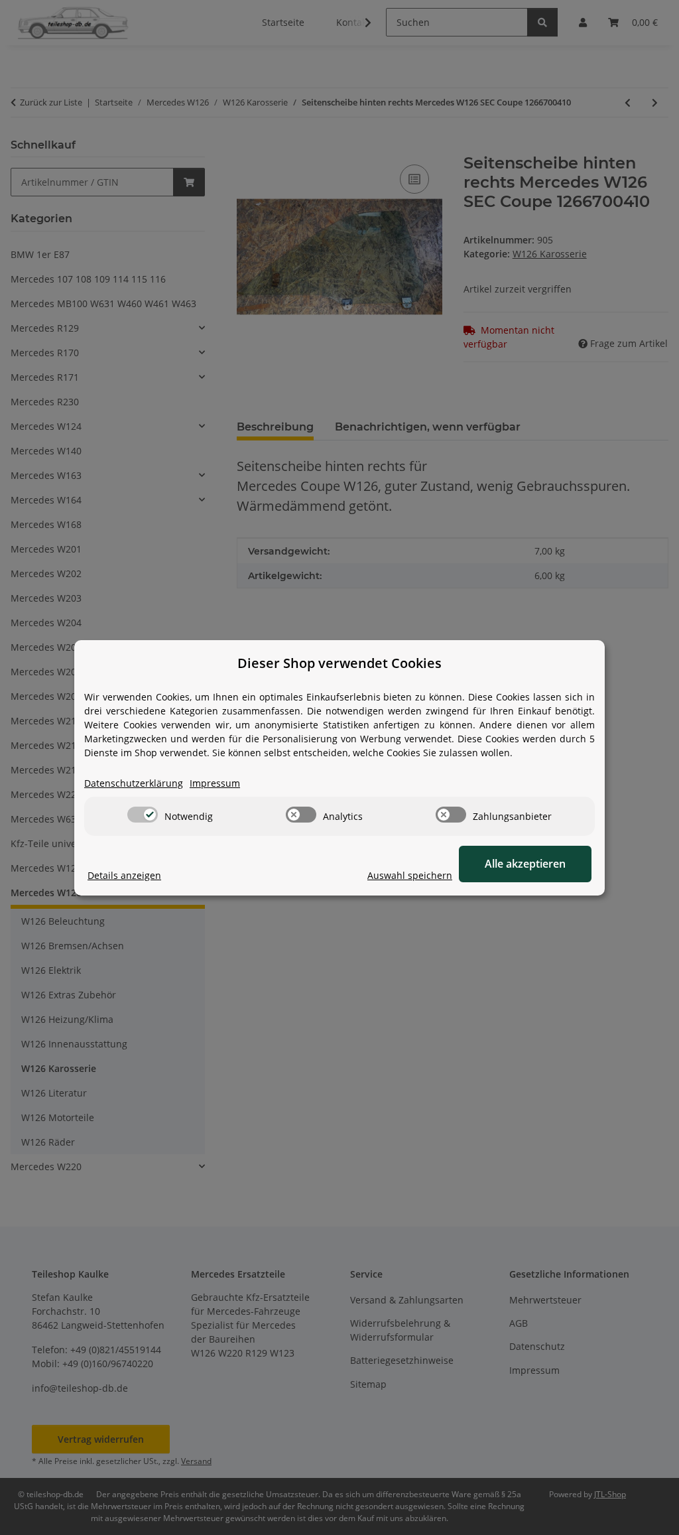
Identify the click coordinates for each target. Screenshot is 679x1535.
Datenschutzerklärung (133, 783)
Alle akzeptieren (525, 863)
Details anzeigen (124, 875)
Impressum (215, 783)
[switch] (142, 815)
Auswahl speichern (409, 875)
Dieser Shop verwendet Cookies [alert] (339, 663)
